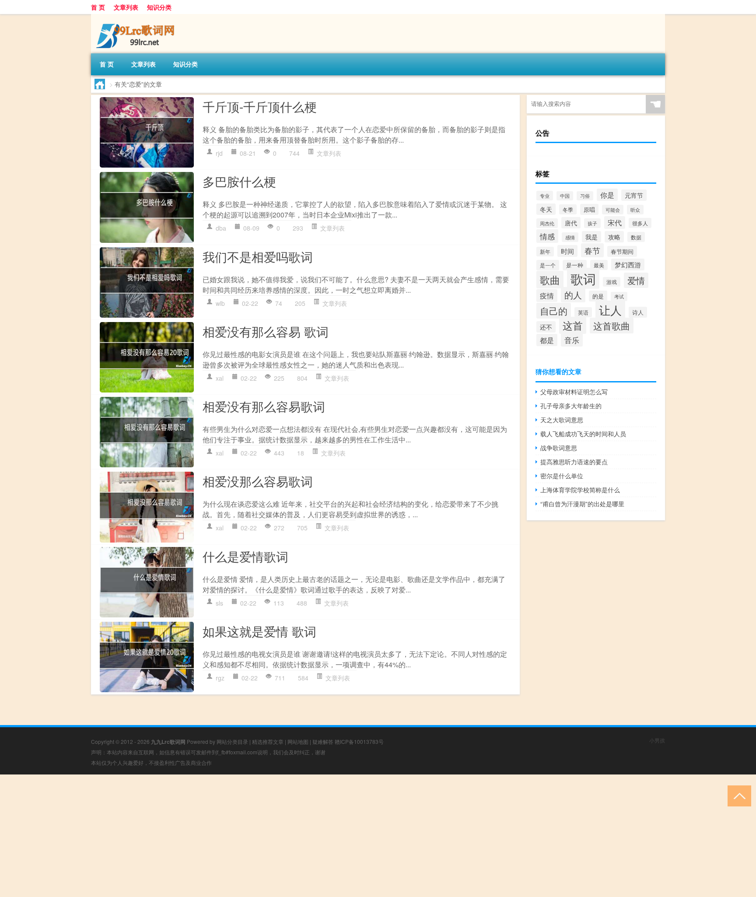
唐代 (571, 222)
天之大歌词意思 (561, 419)
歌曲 (550, 279)
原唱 (589, 209)
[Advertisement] (262, 835)
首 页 (98, 7)
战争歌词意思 (558, 447)
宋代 (615, 222)
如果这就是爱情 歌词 (259, 631)
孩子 (592, 223)
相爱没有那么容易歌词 (264, 406)
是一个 (548, 265)
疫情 (547, 296)
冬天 (546, 209)
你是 (607, 195)
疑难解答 (322, 741)
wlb (220, 303)
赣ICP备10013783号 (359, 741)
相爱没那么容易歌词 (258, 481)
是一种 (574, 265)
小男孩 (657, 740)
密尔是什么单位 (561, 475)
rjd (219, 153)
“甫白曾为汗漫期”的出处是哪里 (582, 503)
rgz (220, 677)
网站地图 (297, 741)
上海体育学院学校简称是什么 (580, 489)
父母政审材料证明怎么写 (574, 391)
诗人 (638, 312)
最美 (599, 265)
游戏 (611, 281)
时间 (567, 251)
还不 (546, 326)
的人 (573, 294)
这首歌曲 (611, 325)
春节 (592, 250)
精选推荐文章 (268, 741)
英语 (583, 312)
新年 (545, 251)
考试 (619, 296)
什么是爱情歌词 (245, 556)
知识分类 (159, 7)
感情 (570, 237)
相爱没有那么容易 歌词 (266, 331)
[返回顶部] (737, 795)
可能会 (613, 209)
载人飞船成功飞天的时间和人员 (583, 433)
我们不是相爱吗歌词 (258, 256)
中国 (565, 196)
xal (220, 378)
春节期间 (622, 251)
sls (219, 603)
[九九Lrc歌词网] (137, 17)
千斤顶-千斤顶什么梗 (260, 106)
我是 (591, 236)
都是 (547, 340)
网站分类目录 (232, 741)
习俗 (585, 196)
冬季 (568, 209)
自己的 (553, 310)
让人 (610, 310)
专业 (545, 195)
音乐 (571, 339)
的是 (598, 296)
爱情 (636, 280)
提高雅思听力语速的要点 (574, 461)
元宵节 (634, 195)
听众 (635, 209)
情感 (547, 236)
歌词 (583, 278)
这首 (573, 325)
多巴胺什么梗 (239, 181)
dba (221, 228)
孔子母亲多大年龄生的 (571, 405)
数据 (636, 237)
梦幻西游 (628, 264)
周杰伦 (547, 223)
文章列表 (126, 7)
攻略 (614, 236)
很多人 (640, 223)
